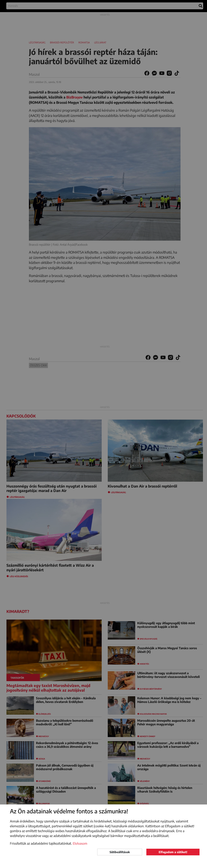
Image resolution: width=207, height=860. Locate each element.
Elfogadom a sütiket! (173, 852)
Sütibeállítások (120, 852)
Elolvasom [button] (80, 843)
